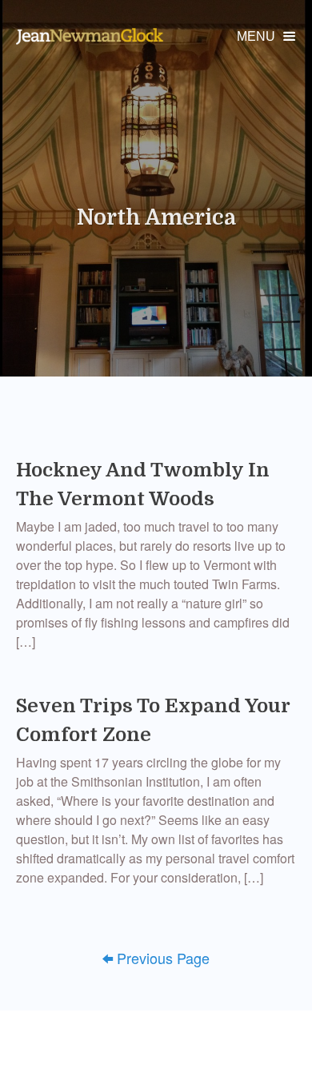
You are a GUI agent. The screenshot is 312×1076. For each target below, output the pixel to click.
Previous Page (156, 957)
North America (156, 217)
